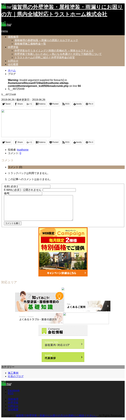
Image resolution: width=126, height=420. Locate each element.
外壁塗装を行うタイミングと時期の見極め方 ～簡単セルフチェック (54, 50)
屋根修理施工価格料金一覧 (30, 43)
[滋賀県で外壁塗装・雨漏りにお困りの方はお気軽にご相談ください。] (6, 25)
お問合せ (13, 60)
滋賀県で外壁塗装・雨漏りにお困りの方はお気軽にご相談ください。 (56, 415)
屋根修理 (13, 36)
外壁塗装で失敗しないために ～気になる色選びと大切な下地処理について (58, 54)
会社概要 (13, 64)
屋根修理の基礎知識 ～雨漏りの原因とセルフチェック (46, 40)
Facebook (14, 390)
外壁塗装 (13, 47)
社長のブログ (16, 376)
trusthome (23, 149)
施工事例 (13, 372)
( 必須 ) (10, 186)
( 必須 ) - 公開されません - (23, 189)
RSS (10, 393)
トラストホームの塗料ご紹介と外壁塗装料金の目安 (44, 57)
